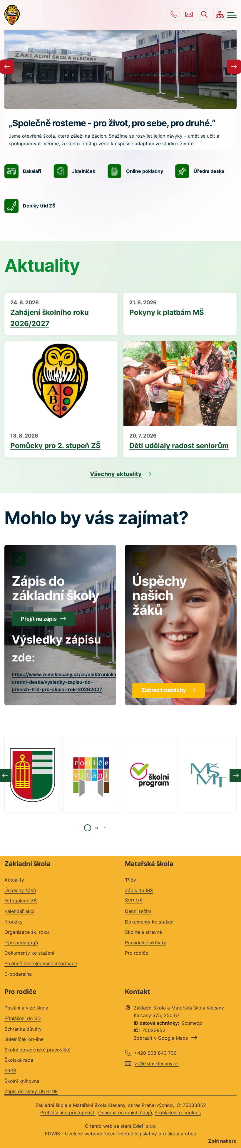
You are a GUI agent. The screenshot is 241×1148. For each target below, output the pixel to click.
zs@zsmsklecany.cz (189, 14)
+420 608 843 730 (174, 14)
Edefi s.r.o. (144, 1126)
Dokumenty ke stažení (29, 953)
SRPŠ (10, 1070)
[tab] (87, 828)
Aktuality (14, 880)
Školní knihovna (21, 1081)
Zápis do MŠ (139, 890)
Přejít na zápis (39, 619)
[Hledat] (204, 14)
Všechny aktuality (116, 473)
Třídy (130, 880)
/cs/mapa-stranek (219, 14)
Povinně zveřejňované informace (40, 963)
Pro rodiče (136, 953)
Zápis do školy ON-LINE (31, 1091)
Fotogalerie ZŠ (20, 901)
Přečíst (61, 314)
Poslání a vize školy (26, 1008)
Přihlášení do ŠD (22, 1018)
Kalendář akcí (19, 911)
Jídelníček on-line (23, 1039)
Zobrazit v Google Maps (161, 1038)
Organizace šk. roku (26, 932)
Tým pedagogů (21, 943)
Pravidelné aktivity (145, 943)
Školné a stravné (143, 932)
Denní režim (138, 911)
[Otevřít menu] (232, 15)
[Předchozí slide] (7, 67)
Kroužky (13, 922)
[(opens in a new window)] (32, 775)
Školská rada (18, 1060)
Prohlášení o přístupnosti (68, 1112)
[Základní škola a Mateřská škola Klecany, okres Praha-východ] (12, 15)
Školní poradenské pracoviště (37, 1050)
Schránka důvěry (23, 1029)
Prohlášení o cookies (178, 1112)
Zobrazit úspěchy (163, 690)
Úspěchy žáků (20, 890)
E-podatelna (18, 974)
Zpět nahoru (222, 1141)
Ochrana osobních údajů (125, 1112)
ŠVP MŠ (134, 901)
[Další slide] (234, 67)
